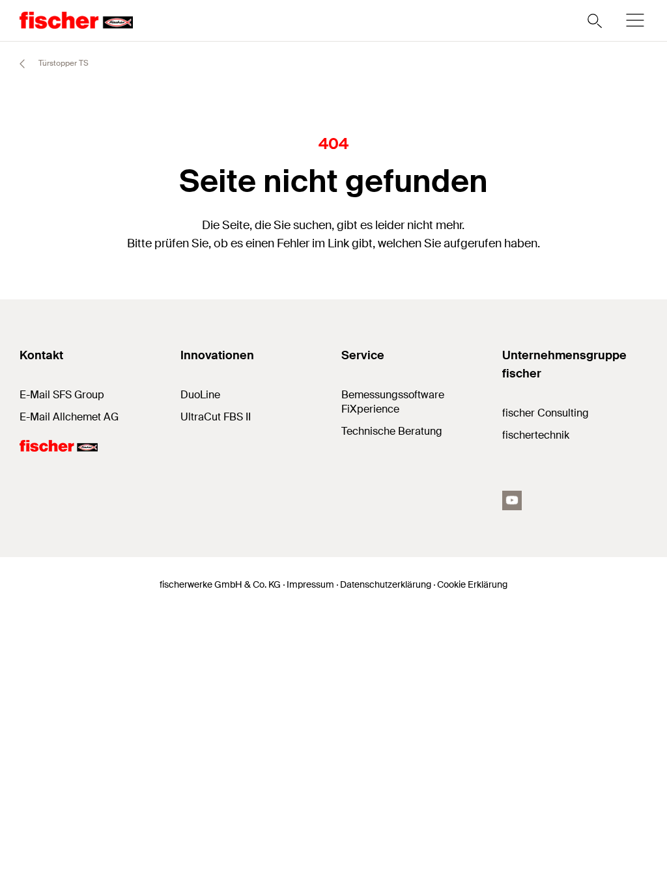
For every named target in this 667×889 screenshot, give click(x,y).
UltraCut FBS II (215, 417)
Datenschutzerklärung (385, 584)
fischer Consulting (545, 413)
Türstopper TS (62, 63)
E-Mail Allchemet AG (69, 417)
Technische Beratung (391, 431)
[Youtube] (512, 500)
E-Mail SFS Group (62, 395)
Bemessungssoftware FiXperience (392, 402)
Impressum (310, 584)
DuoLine (200, 395)
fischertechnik (535, 435)
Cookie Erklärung (472, 584)
